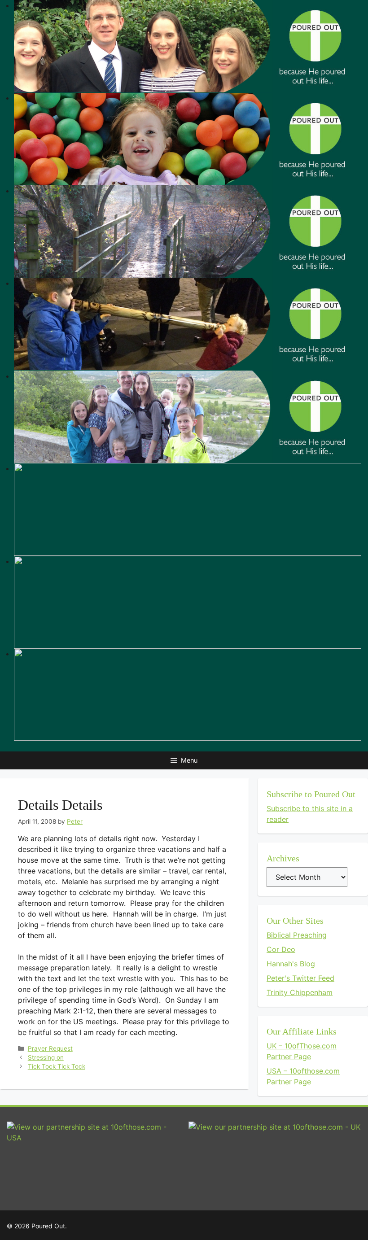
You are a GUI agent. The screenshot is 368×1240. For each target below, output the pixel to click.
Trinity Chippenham (300, 992)
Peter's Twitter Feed (300, 978)
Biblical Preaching (297, 934)
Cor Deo (281, 949)
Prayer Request (50, 1048)
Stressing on (46, 1057)
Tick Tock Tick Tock (56, 1066)
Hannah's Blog (291, 963)
